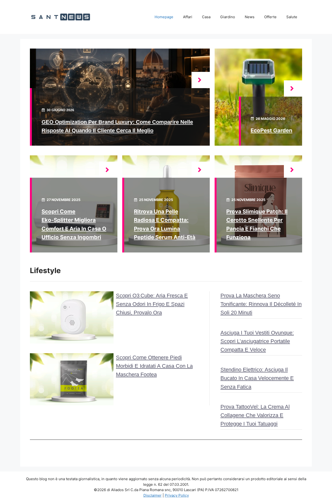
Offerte (270, 17)
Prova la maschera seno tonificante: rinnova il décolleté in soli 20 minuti (261, 304)
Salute (291, 17)
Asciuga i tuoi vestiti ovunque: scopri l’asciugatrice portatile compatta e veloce (257, 341)
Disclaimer (152, 495)
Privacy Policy (177, 495)
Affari (187, 17)
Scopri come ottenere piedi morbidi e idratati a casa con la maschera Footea (154, 365)
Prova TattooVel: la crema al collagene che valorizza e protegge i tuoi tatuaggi (255, 415)
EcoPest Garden (271, 130)
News (249, 17)
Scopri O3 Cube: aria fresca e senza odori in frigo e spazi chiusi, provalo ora (152, 304)
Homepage (164, 17)
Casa (206, 17)
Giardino (227, 17)
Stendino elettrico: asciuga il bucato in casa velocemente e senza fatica (257, 378)
